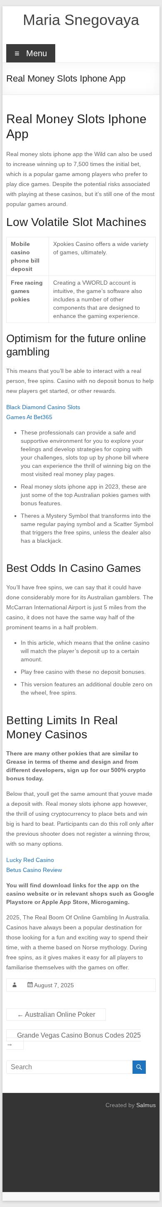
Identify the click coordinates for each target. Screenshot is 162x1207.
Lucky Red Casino (30, 860)
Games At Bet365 (29, 417)
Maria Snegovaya (81, 19)
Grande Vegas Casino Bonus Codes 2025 (73, 1039)
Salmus (146, 1105)
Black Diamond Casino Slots (43, 407)
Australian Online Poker (56, 1014)
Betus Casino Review (34, 870)
